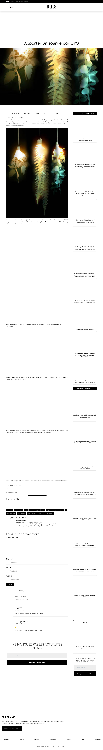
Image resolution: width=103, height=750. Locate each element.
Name (9, 559)
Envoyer (10, 584)
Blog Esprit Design (12, 492)
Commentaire (12, 537)
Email (9, 567)
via (7, 488)
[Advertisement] (51, 27)
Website (9, 576)
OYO (22, 485)
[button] (10, 7)
